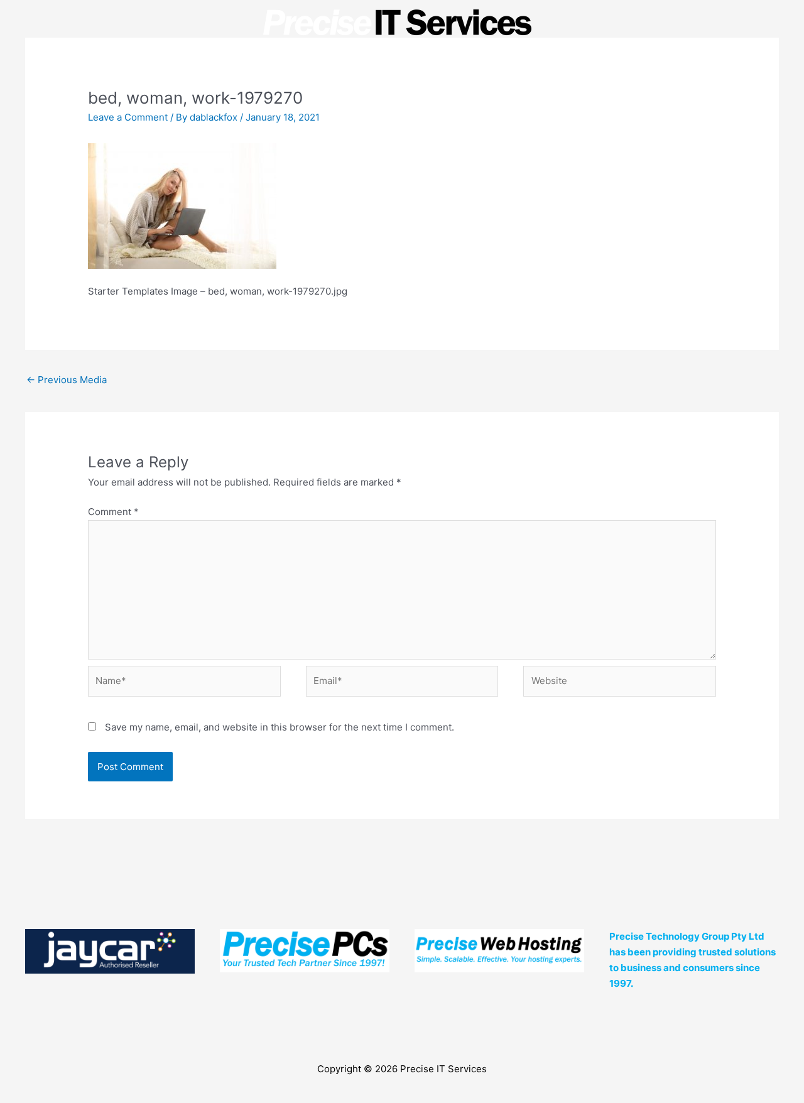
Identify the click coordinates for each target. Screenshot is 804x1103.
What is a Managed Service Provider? (269, 86)
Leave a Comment (128, 117)
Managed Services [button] (412, 86)
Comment (113, 512)
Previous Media (66, 380)
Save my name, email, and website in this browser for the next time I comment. (279, 727)
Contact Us (593, 86)
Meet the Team (517, 86)
